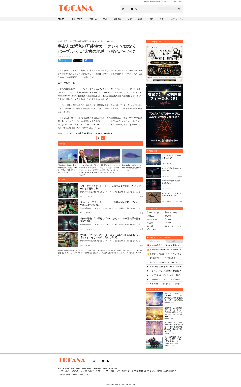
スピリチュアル (174, 226)
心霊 (169, 216)
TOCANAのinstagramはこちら (131, 9)
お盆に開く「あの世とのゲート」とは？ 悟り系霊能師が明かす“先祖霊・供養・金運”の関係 (173, 296)
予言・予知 (172, 213)
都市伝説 (153, 219)
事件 (169, 219)
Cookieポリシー (64, 374)
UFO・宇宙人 (155, 213)
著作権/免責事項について (82, 374)
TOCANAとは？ (63, 371)
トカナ (60, 41)
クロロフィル (102, 133)
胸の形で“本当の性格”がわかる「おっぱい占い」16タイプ (166, 262)
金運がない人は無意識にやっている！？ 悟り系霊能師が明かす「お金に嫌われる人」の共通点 (173, 312)
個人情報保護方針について (167, 371)
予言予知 (93, 19)
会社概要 (75, 371)
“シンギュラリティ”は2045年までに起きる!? (166, 271)
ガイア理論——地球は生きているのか (165, 284)
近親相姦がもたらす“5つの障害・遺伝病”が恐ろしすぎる (166, 267)
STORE (152, 230)
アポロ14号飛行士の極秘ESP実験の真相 (166, 245)
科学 (169, 223)
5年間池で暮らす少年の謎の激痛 (162, 258)
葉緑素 (109, 133)
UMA (151, 216)
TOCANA (76, 8)
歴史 (151, 223)
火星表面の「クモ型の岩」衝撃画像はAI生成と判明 (166, 250)
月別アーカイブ (95, 371)
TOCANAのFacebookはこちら (127, 9)
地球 (79, 133)
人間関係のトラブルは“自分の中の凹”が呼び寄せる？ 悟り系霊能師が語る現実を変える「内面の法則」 (173, 326)
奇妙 (151, 226)
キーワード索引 (108, 371)
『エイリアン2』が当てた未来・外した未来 (166, 275)
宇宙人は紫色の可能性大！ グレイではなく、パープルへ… (93, 41)
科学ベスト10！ (155, 241)
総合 (173, 241)
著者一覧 (83, 371)
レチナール (93, 133)
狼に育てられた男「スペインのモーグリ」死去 (166, 254)
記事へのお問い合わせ (125, 371)
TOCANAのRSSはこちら (136, 9)
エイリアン (73, 133)
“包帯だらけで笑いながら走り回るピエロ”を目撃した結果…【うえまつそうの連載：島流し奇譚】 (110, 236)
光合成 (84, 133)
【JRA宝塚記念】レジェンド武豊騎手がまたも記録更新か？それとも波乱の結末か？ (173, 340)
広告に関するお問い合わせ (145, 371)
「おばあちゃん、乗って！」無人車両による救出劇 (166, 279)
